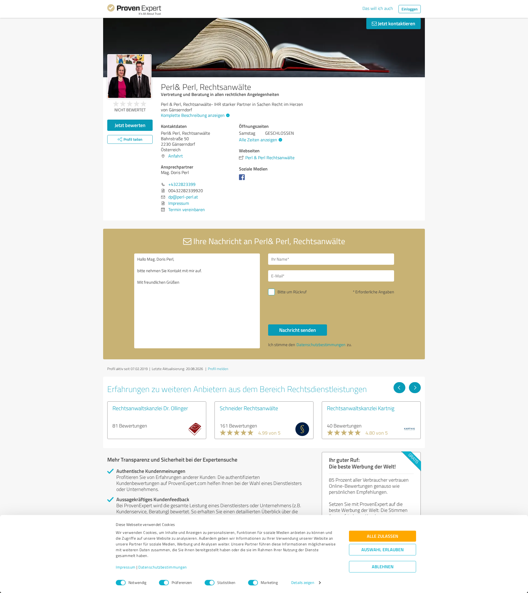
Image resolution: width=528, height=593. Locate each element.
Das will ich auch (377, 8)
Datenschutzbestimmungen (162, 567)
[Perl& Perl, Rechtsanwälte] (129, 76)
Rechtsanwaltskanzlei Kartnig (360, 408)
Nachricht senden (297, 329)
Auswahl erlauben (382, 550)
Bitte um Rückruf (292, 292)
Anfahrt (175, 156)
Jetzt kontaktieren (396, 23)
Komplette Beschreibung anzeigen (193, 115)
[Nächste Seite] (415, 387)
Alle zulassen (382, 536)
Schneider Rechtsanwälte (249, 408)
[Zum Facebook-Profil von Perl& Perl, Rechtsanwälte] (243, 180)
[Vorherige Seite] (399, 387)
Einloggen (410, 9)
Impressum (126, 567)
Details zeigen (302, 582)
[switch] (164, 582)
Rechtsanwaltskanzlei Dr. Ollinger (150, 408)
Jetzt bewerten (130, 125)
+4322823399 (182, 184)
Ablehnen (383, 567)
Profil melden (218, 368)
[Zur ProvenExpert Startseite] (134, 10)
